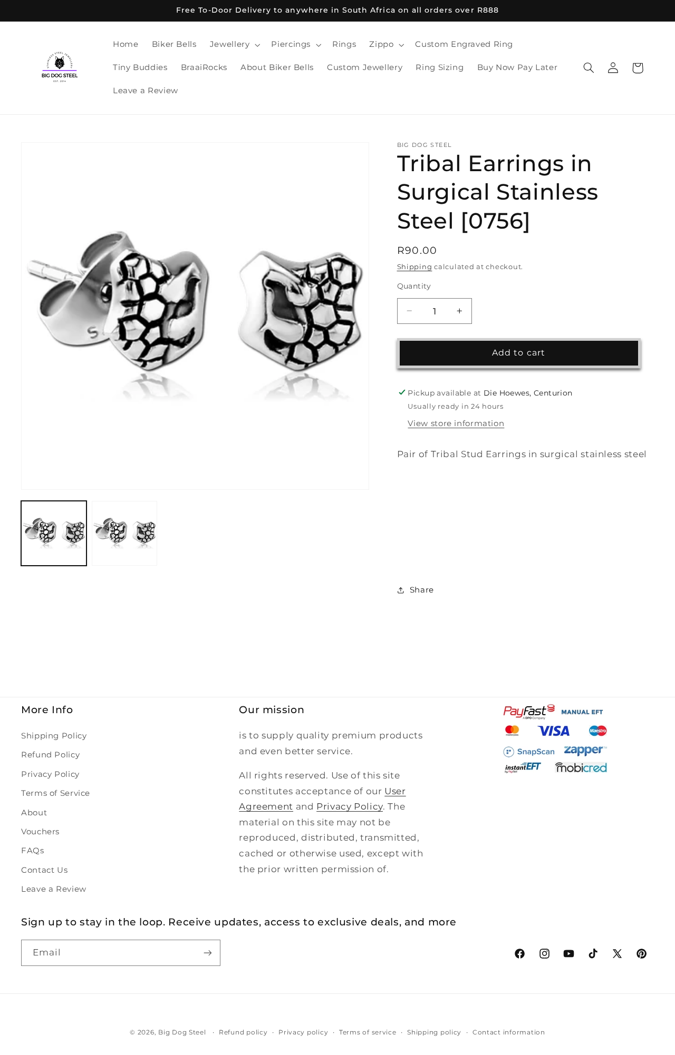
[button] (234, 44)
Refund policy (243, 1032)
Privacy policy (303, 1032)
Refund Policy (50, 755)
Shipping (414, 266)
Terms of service (368, 1032)
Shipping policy (434, 1032)
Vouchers (40, 831)
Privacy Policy (50, 774)
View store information (456, 423)
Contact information (508, 1032)
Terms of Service (55, 793)
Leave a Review (53, 889)
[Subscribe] (208, 952)
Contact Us (44, 870)
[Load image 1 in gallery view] (53, 533)
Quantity (414, 286)
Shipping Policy (53, 736)
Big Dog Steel (182, 1032)
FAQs (32, 850)
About (34, 812)
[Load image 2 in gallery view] (124, 533)
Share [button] (422, 590)
